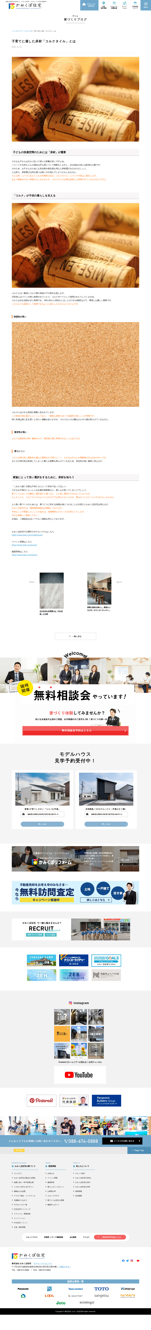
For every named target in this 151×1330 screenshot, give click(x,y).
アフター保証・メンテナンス (24, 1196)
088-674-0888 (23, 1270)
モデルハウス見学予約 (91, 5)
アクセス (86, 1237)
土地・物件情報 (19, 1227)
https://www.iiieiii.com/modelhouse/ (27, 535)
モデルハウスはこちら (43, 1263)
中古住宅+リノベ (135, 7)
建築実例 (51, 1182)
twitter (127, 1261)
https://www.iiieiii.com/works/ (24, 555)
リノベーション (19, 1218)
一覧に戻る (77, 636)
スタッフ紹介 (80, 1173)
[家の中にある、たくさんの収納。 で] (62, 1017)
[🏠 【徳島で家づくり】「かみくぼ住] (62, 1051)
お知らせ (51, 1173)
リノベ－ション (125, 7)
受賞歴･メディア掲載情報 (53, 1237)
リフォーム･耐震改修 (114, 7)
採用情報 (78, 1191)
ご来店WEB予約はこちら (111, 1237)
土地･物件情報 (104, 7)
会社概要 (78, 1196)
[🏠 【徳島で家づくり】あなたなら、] (96, 1034)
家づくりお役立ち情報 (56, 1200)
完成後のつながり (20, 1200)
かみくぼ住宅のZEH (82, 1182)
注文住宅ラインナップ (22, 1209)
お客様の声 (52, 1191)
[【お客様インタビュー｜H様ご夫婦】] (79, 1017)
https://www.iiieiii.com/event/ (24, 545)
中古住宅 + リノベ (20, 1223)
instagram (132, 1261)
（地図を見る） (64, 1267)
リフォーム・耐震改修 (22, 1214)
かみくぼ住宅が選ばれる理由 (24, 1178)
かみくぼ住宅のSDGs (83, 1178)
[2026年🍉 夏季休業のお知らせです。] (79, 1051)
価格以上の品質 (19, 1191)
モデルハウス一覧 (20, 1205)
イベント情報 (52, 1178)
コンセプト (18, 1173)
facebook (123, 1261)
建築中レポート (53, 1205)
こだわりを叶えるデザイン (24, 1187)
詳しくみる (42, 824)
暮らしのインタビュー (56, 1187)
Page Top (139, 1150)
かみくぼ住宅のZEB (82, 1187)
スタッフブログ (53, 1196)
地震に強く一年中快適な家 (24, 1182)
